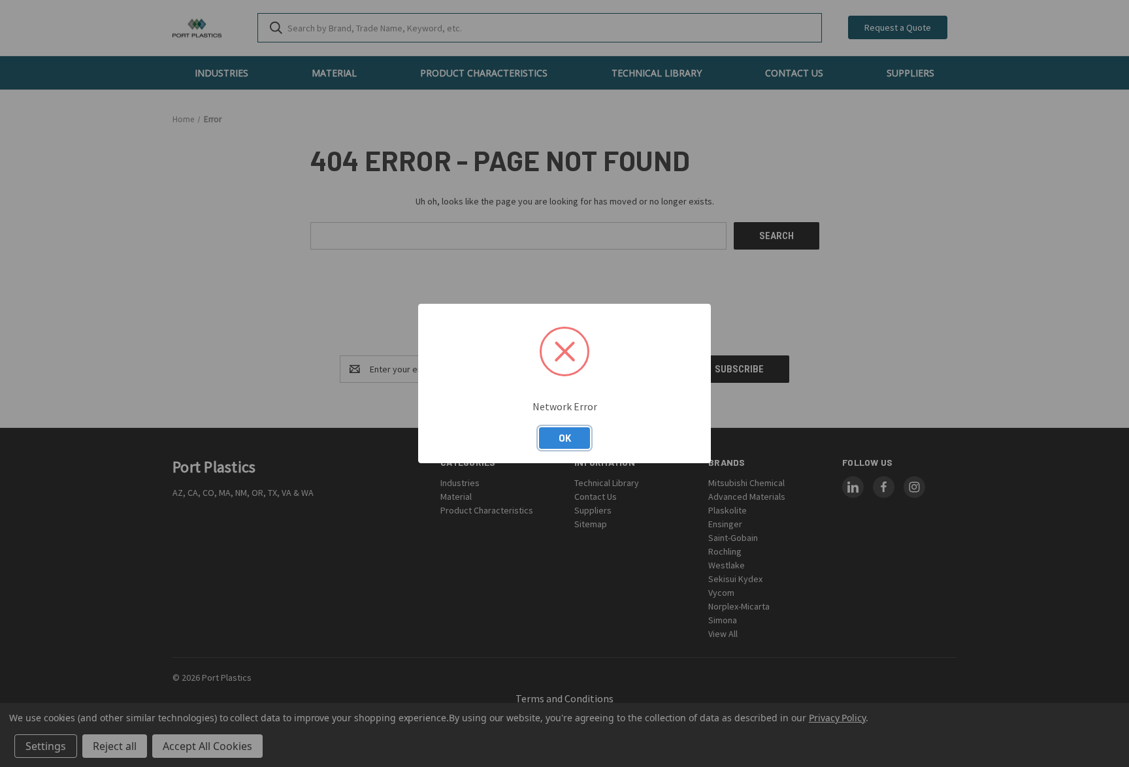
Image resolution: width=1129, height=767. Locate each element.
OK (565, 438)
